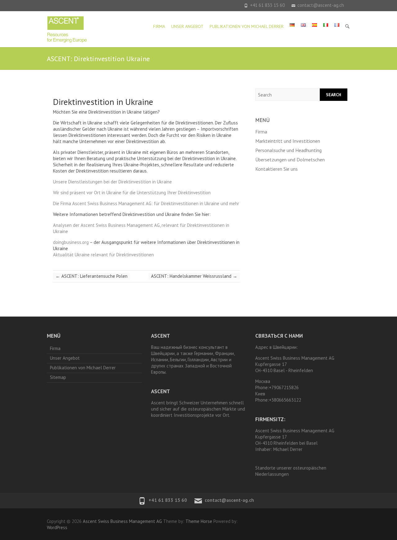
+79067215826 (284, 387)
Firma (159, 26)
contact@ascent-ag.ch (320, 5)
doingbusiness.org (71, 242)
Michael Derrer (287, 449)
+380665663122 (285, 400)
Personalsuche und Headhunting (288, 150)
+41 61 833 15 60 (267, 5)
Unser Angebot (187, 26)
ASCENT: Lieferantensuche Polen (91, 276)
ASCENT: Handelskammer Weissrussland (194, 276)
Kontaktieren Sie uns (276, 169)
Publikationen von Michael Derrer (246, 26)
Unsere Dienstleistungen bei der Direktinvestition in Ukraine (112, 182)
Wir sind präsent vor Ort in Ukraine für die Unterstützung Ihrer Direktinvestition (132, 193)
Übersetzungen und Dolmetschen (290, 159)
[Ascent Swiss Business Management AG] (67, 29)
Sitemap (58, 377)
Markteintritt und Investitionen (287, 141)
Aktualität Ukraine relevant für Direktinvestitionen (103, 255)
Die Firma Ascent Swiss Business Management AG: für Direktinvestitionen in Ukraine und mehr (146, 203)
